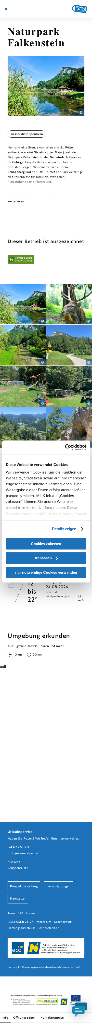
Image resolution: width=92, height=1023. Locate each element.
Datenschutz (63, 922)
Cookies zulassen (46, 544)
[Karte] (13, 9)
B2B (20, 913)
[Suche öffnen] (25, 9)
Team (11, 913)
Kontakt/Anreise (52, 1017)
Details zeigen (64, 529)
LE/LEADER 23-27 (20, 922)
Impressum (44, 922)
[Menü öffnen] (6, 9)
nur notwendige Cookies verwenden (46, 572)
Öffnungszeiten (24, 1017)
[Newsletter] (17, 9)
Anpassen (43, 558)
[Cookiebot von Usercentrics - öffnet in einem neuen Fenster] (65, 447)
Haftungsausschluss (21, 928)
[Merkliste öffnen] (21, 9)
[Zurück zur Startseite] (79, 9)
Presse (30, 913)
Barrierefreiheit (49, 928)
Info (5, 1017)
